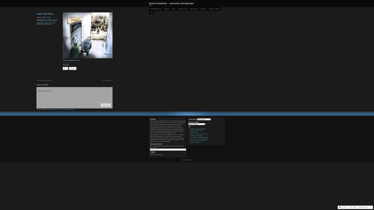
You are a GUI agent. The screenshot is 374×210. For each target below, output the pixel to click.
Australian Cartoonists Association (198, 128)
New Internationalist (194, 142)
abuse (42, 23)
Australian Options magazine (196, 130)
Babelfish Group (194, 132)
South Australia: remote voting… (44, 80)
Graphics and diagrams (214, 8)
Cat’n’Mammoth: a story (155, 8)
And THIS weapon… (107, 80)
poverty (50, 20)
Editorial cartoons (194, 8)
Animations (166, 8)
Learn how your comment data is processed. (64, 109)
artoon (78, 60)
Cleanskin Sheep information (196, 135)
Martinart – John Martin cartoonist (197, 140)
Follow (152, 152)
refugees (54, 20)
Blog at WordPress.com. (187, 159)
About (151, 12)
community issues (50, 19)
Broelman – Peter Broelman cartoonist (199, 133)
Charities (43, 19)
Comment (106, 105)
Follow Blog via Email (156, 144)
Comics (173, 8)
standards (49, 24)
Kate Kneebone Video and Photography (199, 139)
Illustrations (203, 8)
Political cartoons (44, 20)
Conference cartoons (182, 8)
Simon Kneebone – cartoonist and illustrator (171, 3)
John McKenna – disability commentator (199, 137)
